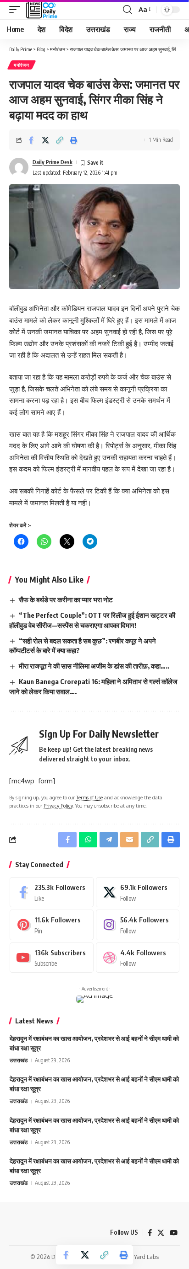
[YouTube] (173, 1233)
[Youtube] (52, 957)
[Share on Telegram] (109, 839)
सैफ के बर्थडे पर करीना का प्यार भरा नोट (66, 599)
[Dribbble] (138, 957)
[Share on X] (45, 140)
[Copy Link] (59, 140)
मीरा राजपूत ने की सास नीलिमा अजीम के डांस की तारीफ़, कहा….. (94, 666)
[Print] (73, 140)
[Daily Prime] (41, 9)
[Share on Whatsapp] (88, 839)
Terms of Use (89, 797)
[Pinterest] (52, 925)
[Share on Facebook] (31, 140)
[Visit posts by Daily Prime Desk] (18, 167)
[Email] (129, 839)
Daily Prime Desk (52, 162)
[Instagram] (138, 925)
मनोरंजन (21, 65)
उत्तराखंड (19, 1060)
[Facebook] (52, 892)
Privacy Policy (58, 806)
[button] (17, 9)
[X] (138, 892)
